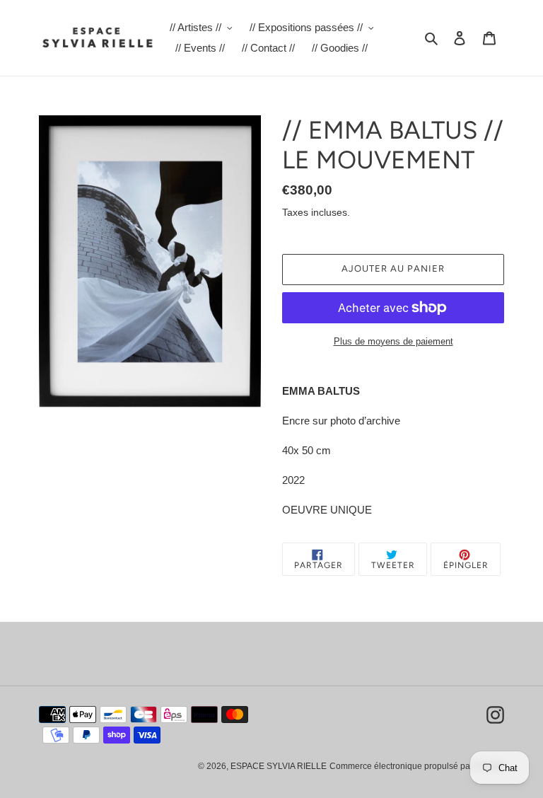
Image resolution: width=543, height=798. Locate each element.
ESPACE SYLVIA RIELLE (278, 766)
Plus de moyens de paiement (393, 341)
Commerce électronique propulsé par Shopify (416, 766)
